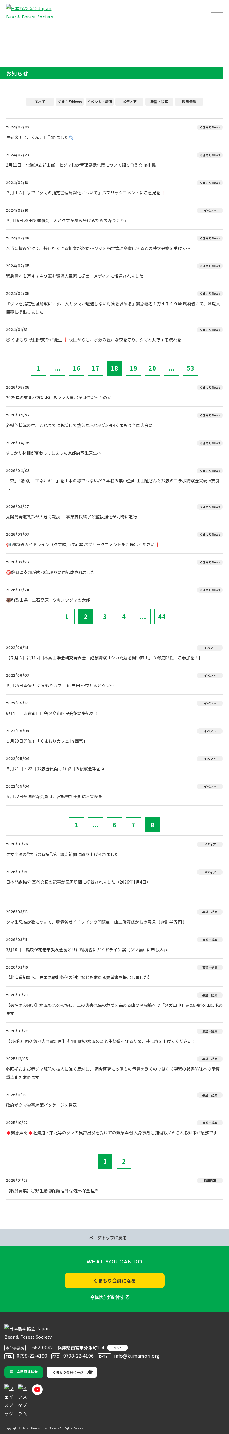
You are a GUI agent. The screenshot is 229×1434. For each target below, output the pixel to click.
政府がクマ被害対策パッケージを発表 (41, 1105)
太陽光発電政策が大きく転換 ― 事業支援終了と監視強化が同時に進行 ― (74, 517)
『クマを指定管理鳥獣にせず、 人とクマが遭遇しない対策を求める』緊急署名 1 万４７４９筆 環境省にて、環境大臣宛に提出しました (113, 308)
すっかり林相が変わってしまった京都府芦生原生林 (53, 453)
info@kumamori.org (136, 1355)
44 (162, 616)
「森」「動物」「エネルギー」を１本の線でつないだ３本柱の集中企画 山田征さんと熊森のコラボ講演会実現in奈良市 (112, 485)
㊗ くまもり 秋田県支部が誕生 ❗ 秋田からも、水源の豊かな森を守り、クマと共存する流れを (93, 340)
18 (114, 368)
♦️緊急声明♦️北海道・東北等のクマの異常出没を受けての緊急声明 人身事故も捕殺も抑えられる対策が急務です (111, 1133)
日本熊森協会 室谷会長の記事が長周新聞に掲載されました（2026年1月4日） (78, 882)
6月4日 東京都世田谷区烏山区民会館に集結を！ (52, 713)
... (57, 368)
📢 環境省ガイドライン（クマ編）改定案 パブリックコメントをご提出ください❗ (83, 544)
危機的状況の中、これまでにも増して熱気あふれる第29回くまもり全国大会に (79, 425)
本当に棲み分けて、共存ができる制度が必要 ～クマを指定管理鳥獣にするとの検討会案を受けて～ (98, 248)
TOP (14, 31)
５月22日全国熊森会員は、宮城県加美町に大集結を (54, 796)
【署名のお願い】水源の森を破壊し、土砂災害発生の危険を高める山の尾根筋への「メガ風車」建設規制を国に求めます (114, 1009)
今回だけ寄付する (110, 1297)
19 (133, 368)
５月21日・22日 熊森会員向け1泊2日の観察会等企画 (55, 769)
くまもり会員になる (114, 1280)
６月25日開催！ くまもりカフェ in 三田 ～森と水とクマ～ (60, 685)
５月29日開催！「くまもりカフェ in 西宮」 (46, 741)
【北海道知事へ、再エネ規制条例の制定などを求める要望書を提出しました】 (79, 977)
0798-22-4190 (32, 1355)
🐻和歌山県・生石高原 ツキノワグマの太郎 (48, 600)
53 (190, 368)
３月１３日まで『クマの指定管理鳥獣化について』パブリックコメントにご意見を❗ (85, 193)
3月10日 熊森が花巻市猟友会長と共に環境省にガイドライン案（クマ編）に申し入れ (87, 950)
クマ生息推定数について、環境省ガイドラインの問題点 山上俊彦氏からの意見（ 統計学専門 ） (96, 922)
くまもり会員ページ (67, 1372)
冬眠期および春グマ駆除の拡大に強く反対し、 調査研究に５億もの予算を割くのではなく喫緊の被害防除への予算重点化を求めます (113, 1073)
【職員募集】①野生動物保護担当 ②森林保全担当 (52, 1190)
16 (77, 368)
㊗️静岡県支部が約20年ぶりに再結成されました (50, 572)
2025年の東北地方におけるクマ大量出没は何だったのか (59, 397)
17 (95, 368)
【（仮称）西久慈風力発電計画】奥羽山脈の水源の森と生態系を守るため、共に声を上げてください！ (101, 1041)
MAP (117, 1347)
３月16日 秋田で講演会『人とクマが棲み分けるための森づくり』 (67, 220)
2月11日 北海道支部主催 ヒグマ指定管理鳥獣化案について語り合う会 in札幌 (83, 165)
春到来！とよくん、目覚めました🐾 (40, 137)
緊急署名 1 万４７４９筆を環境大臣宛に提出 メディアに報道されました (74, 276)
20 (152, 368)
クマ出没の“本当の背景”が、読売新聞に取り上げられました (62, 854)
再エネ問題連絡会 (24, 1371)
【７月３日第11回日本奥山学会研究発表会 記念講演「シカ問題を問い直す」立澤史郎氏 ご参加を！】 (104, 658)
